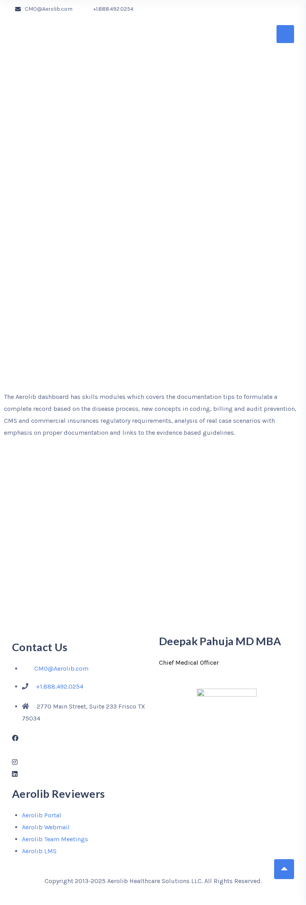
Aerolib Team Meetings (55, 839)
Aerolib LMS (39, 851)
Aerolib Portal (41, 815)
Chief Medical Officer (189, 662)
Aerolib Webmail (46, 827)
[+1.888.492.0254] (87, 9)
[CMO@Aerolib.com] (18, 9)
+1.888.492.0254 (113, 9)
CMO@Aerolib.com (49, 9)
